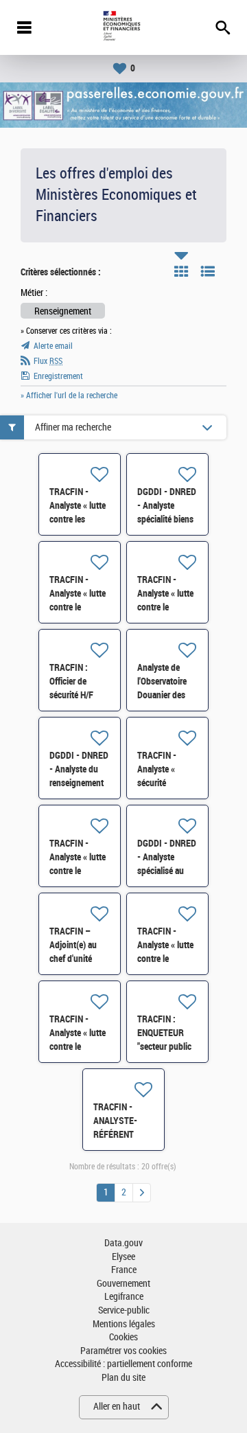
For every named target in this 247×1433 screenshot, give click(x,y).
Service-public (124, 1310)
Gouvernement (123, 1283)
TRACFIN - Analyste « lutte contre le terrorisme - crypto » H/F (77, 871)
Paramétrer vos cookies (123, 1351)
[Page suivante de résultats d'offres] (141, 1193)
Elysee (123, 1257)
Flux (48, 361)
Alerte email (53, 346)
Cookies (123, 1337)
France (124, 1270)
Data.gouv (123, 1243)
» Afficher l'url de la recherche (69, 395)
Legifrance (123, 1297)
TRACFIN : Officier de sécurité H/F (71, 681)
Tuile (181, 271)
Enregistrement (58, 376)
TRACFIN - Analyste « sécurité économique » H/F (163, 783)
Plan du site (123, 1378)
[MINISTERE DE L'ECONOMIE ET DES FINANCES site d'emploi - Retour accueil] (123, 27)
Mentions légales (124, 1324)
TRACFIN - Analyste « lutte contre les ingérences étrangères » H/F (79, 519)
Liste (208, 271)
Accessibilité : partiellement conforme (123, 1364)
